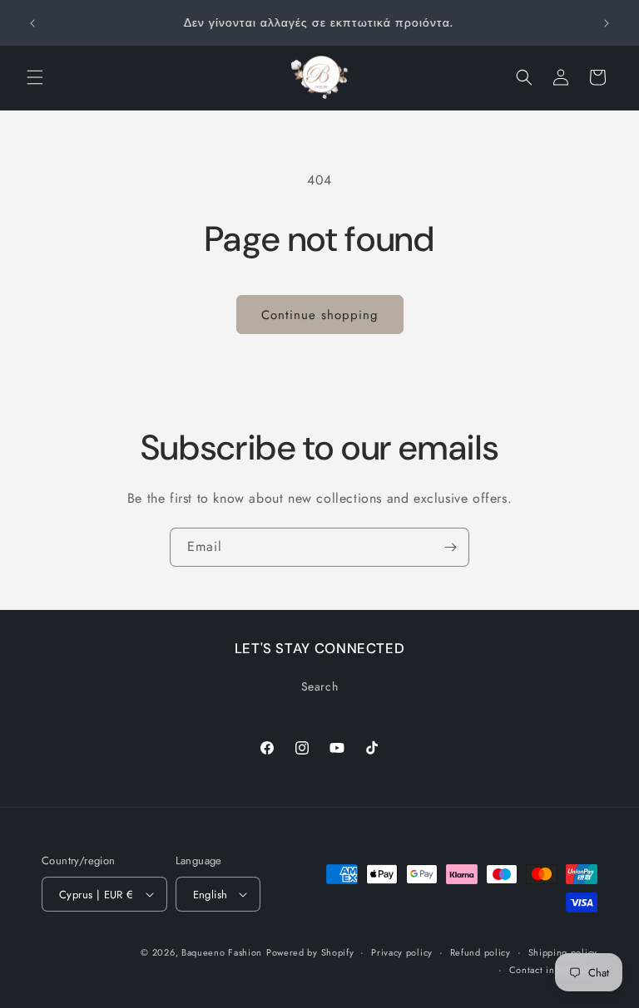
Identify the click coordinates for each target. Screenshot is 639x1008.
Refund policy (480, 952)
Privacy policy (402, 952)
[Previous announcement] (32, 23)
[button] (35, 77)
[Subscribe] (450, 547)
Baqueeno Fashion (221, 952)
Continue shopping (320, 315)
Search (320, 686)
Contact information (553, 969)
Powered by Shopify (310, 952)
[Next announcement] (606, 23)
